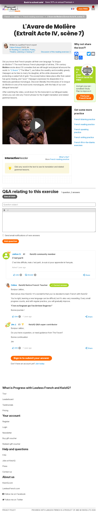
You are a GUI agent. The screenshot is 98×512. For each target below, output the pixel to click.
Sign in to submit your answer (31, 358)
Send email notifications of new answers (22, 235)
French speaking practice (81, 130)
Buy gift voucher (9, 438)
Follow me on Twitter (13, 499)
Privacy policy (9, 510)
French (7, 17)
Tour (4, 393)
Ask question (10, 241)
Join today (39, 363)
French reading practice (59, 159)
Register (5, 421)
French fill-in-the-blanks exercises (84, 143)
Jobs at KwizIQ (8, 460)
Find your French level (85, 97)
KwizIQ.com (7, 483)
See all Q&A (9, 196)
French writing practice (84, 137)
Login (4, 427)
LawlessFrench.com (11, 488)
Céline (14, 285)
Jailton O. (16, 254)
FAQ (4, 455)
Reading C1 (16, 50)
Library (16, 17)
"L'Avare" (14, 70)
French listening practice (84, 119)
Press (4, 466)
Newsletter (7, 433)
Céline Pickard (15, 47)
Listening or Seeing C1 (25, 52)
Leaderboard (7, 399)
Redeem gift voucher (11, 444)
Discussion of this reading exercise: (56, 52)
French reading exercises (33, 17)
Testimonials (7, 405)
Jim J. (13, 324)
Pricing (5, 410)
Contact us (7, 472)
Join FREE (83, 9)
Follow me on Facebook (14, 494)
